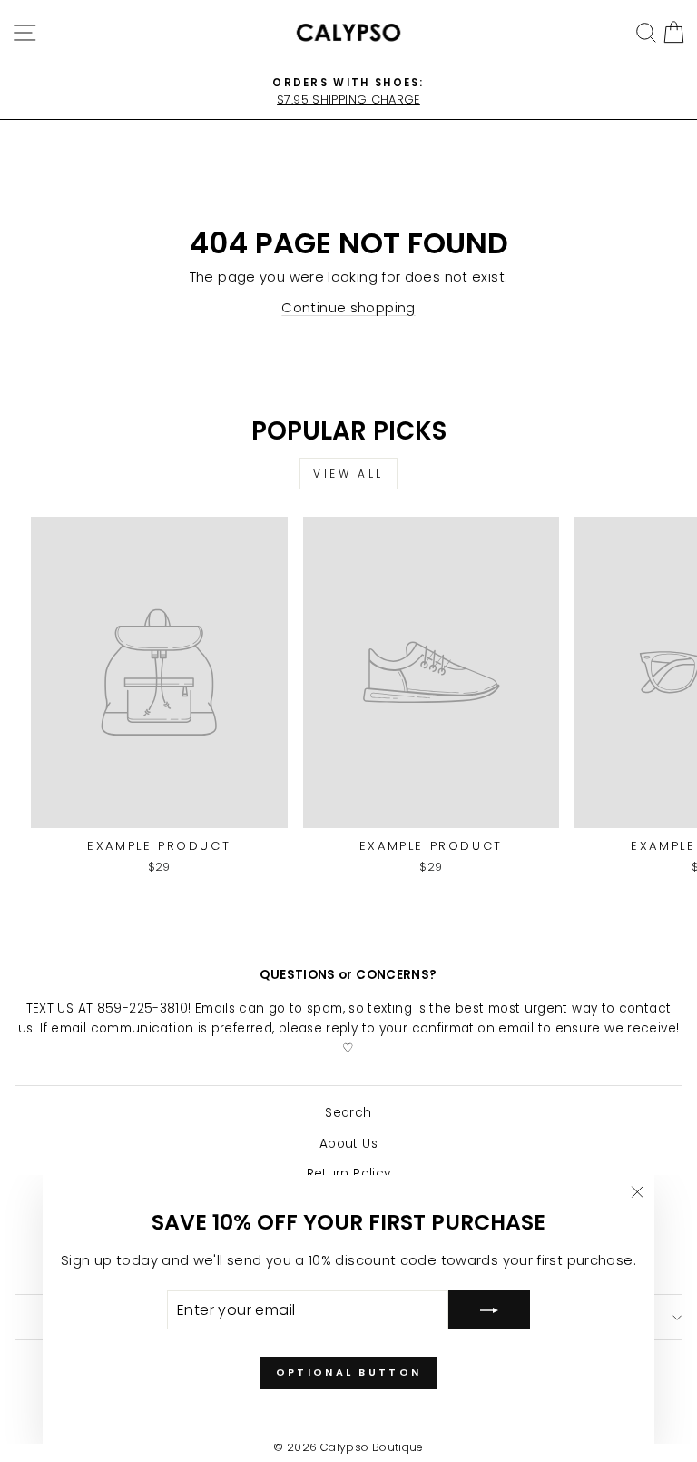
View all (348, 473)
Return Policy (349, 1173)
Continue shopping (348, 308)
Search (348, 1112)
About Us (348, 1143)
